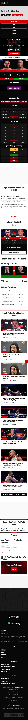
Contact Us (4, 672)
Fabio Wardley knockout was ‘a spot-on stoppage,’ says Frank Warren (12, 442)
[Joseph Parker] (7, 64)
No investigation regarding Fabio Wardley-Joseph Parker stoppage (13, 420)
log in (14, 569)
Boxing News (5, 330)
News (2, 652)
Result (14, 24)
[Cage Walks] (14, 705)
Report (14, 27)
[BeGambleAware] (14, 715)
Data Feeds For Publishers (8, 667)
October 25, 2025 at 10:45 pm (11, 547)
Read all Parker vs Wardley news (14, 494)
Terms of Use (4, 681)
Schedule (3, 650)
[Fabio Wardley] (21, 64)
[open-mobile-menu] (25, 3)
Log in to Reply (4, 552)
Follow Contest (15, 53)
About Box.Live (5, 664)
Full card (14, 30)
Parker (7, 71)
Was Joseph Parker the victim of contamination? (11, 355)
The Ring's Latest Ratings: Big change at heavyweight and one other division (13, 464)
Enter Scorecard (14, 88)
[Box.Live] (6, 3)
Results (9, 15)
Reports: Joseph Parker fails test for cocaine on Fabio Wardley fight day (14, 399)
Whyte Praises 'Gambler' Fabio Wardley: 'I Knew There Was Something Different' (13, 486)
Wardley (21, 71)
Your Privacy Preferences (8, 683)
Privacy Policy (5, 679)
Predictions (14, 33)
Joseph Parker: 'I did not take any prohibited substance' (14, 377)
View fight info (14, 252)
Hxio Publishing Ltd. (19, 687)
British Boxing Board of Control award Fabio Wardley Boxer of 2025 (13, 333)
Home (3, 15)
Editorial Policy (5, 669)
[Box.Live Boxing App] (14, 617)
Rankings (3, 655)
